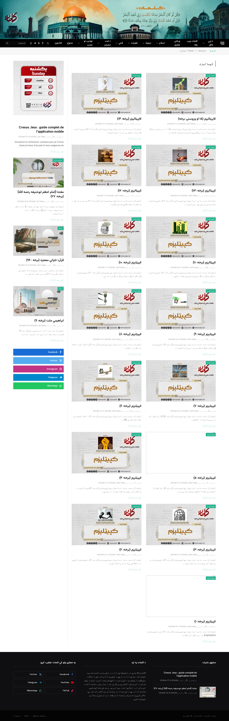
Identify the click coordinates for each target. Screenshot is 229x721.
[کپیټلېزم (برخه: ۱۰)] (106, 237)
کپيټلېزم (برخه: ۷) (204, 406)
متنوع (70, 43)
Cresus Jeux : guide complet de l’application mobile (41, 130)
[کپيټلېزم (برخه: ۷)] (181, 381)
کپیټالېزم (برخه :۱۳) (204, 191)
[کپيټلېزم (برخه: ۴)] (106, 452)
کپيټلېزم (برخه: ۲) (130, 550)
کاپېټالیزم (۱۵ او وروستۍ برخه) (197, 119)
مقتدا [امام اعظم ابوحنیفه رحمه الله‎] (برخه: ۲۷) (41, 194)
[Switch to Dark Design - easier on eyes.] (48, 43)
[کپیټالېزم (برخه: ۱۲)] (106, 165)
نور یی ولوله (209, 138)
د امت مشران (107, 43)
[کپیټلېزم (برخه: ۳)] (181, 524)
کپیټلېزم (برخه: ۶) (130, 406)
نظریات (134, 43)
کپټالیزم (211, 75)
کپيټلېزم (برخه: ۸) (130, 334)
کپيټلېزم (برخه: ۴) (130, 478)
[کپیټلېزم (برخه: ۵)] (181, 452)
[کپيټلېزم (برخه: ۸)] (106, 309)
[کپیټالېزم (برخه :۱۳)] (181, 165)
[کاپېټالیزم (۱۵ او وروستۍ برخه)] (181, 93)
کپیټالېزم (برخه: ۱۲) (129, 191)
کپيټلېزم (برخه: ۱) (205, 622)
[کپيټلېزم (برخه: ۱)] (181, 596)
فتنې (121, 43)
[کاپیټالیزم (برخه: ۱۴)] (106, 93)
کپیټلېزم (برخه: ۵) (204, 478)
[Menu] (222, 43)
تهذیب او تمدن (88, 43)
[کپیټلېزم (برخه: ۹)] (181, 309)
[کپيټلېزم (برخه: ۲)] (106, 524)
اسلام (162, 43)
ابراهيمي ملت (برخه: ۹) (49, 321)
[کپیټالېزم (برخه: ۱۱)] (181, 237)
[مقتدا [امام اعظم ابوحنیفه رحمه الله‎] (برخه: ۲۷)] (38, 173)
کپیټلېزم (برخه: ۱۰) (130, 263)
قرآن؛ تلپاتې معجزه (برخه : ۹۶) (45, 260)
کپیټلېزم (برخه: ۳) (204, 550)
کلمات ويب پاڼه (192, 43)
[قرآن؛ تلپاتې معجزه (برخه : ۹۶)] (38, 241)
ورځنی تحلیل (177, 43)
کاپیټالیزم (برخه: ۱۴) (129, 119)
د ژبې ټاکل (210, 43)
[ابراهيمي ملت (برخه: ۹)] (38, 301)
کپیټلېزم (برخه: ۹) (205, 334)
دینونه (148, 43)
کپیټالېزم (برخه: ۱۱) (204, 263)
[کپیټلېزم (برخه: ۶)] (106, 381)
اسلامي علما (58, 160)
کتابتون (58, 43)
